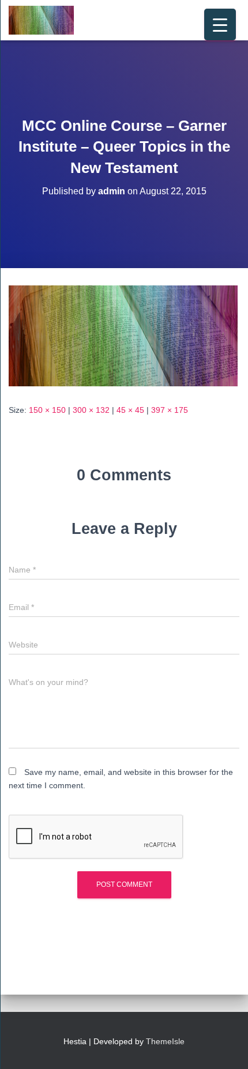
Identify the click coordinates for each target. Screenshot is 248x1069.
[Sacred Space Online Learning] (45, 20)
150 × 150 (47, 410)
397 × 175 (169, 410)
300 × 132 (91, 410)
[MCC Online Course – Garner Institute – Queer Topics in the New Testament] (123, 335)
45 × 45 (130, 410)
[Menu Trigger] (220, 24)
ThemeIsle (165, 1041)
